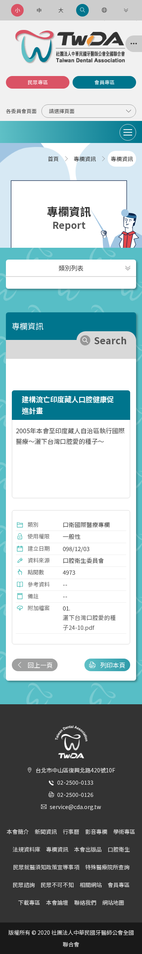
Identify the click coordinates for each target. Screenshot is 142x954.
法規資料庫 (26, 849)
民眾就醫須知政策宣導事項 (46, 867)
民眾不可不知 (57, 885)
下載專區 (29, 902)
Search (110, 340)
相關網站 (91, 885)
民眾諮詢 (24, 885)
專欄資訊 (57, 849)
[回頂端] (128, 934)
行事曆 (71, 831)
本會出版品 (88, 849)
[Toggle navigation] (128, 132)
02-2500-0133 (75, 782)
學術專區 (124, 831)
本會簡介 (18, 831)
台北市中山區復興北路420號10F (75, 770)
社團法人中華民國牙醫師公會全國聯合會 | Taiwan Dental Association (71, 46)
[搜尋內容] (82, 10)
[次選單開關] (128, 268)
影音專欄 (96, 831)
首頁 (53, 159)
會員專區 (104, 82)
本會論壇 (57, 902)
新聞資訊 (46, 831)
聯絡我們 (85, 902)
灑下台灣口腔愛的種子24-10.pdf (89, 622)
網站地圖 (113, 902)
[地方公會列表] (133, 43)
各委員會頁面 (21, 111)
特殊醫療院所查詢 (107, 867)
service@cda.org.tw (75, 807)
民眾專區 (38, 82)
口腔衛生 (119, 849)
